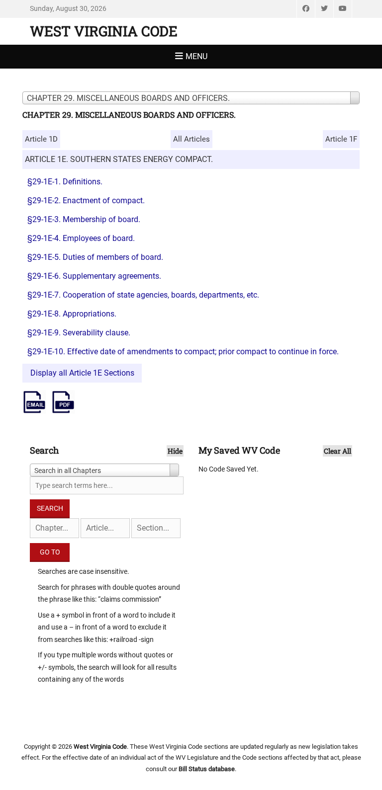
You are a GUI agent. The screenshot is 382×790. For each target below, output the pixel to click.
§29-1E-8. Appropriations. (71, 313)
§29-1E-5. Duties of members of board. (95, 257)
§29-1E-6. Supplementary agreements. (94, 276)
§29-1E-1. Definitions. (64, 181)
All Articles (191, 139)
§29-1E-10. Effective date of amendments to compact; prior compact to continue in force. (183, 351)
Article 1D (41, 139)
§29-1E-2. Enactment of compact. (86, 200)
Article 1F (341, 139)
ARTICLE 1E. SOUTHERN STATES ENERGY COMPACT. (119, 159)
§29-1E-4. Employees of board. (81, 238)
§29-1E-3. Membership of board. (83, 219)
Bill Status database (207, 769)
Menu (196, 56)
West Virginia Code (104, 31)
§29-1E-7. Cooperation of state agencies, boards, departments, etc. (143, 295)
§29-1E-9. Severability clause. (78, 332)
